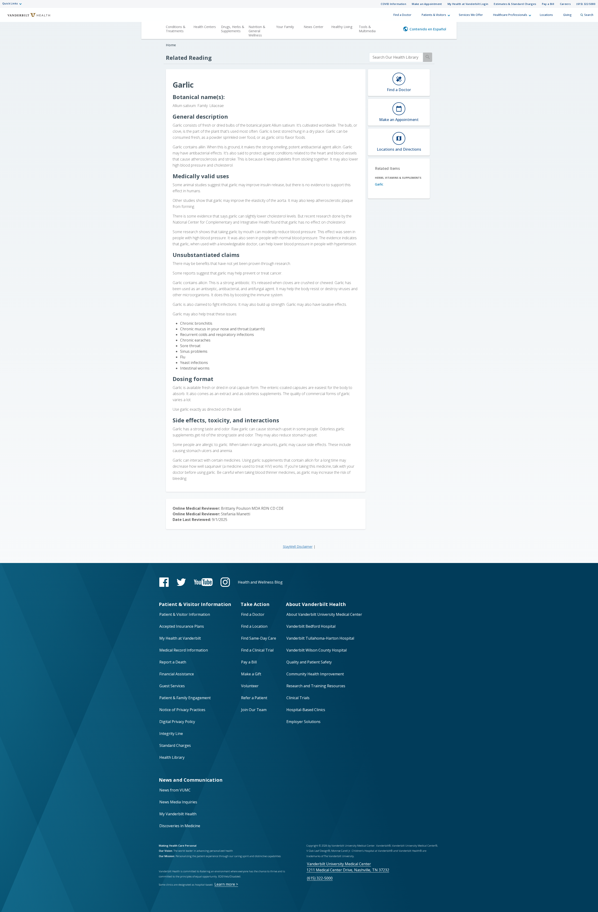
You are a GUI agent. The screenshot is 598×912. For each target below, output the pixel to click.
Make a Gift (251, 674)
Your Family (285, 27)
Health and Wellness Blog (260, 582)
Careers (565, 4)
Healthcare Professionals (510, 15)
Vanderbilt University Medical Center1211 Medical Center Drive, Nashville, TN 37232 (347, 866)
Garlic (379, 184)
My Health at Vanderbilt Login (468, 4)
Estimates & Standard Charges (515, 4)
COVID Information (393, 4)
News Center (313, 27)
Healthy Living (341, 27)
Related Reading (189, 57)
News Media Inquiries (178, 802)
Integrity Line (171, 733)
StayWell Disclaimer (298, 546)
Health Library (172, 757)
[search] (396, 57)
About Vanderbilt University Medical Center (324, 614)
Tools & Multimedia (367, 29)
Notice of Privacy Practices (182, 709)
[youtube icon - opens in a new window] (203, 582)
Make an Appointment (427, 4)
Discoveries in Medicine (179, 825)
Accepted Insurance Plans (181, 626)
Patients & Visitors (434, 15)
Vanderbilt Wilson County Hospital (316, 650)
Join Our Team (254, 709)
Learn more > (226, 884)
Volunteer (250, 685)
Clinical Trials (298, 697)
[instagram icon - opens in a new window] (225, 582)
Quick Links (10, 3)
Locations (546, 15)
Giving (567, 15)
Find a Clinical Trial (257, 650)
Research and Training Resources (315, 685)
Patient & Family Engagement (185, 697)
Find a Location (254, 626)
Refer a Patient (254, 697)
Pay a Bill (548, 4)
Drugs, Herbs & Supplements (232, 29)
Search (588, 15)
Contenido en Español (427, 29)
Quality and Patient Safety (309, 662)
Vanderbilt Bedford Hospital (310, 626)
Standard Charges (175, 745)
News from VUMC (175, 790)
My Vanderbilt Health (177, 813)
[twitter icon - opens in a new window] (181, 582)
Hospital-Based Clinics (305, 709)
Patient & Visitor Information (184, 614)
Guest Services (172, 685)
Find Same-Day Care (258, 638)
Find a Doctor (402, 15)
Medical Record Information (183, 650)
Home (171, 45)
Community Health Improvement (315, 674)
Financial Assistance (176, 674)
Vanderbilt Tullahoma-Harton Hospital (320, 638)
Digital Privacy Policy (177, 721)
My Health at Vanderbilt (180, 638)
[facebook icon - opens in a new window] (164, 582)
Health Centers (204, 27)
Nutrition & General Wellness (257, 31)
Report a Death (172, 662)
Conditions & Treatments (175, 29)
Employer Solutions (303, 721)
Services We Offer (471, 15)
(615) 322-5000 (585, 4)
